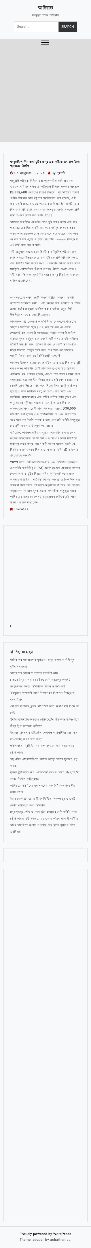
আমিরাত (45, 7)
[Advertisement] (45, 94)
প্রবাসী (61, 173)
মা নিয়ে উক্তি (18, 287)
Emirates (21, 509)
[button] (45, 43)
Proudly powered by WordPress (45, 1234)
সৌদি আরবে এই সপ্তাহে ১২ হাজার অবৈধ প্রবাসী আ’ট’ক (44, 819)
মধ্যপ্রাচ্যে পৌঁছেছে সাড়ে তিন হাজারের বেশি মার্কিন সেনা (43, 812)
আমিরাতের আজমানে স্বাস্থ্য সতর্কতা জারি (34, 673)
